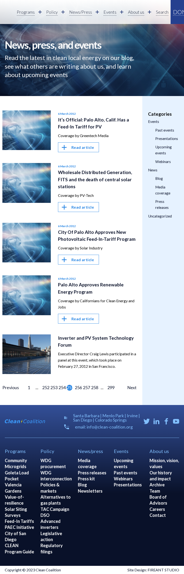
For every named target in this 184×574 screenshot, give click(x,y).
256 (77, 387)
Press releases (162, 204)
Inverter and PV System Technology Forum (96, 341)
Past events (164, 130)
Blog (159, 178)
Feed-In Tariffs (19, 521)
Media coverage (162, 190)
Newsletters (90, 491)
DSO (45, 515)
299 (110, 387)
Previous (10, 387)
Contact (158, 515)
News (152, 170)
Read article (82, 147)
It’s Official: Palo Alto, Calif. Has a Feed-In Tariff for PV (93, 123)
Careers (157, 509)
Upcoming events (163, 150)
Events (153, 121)
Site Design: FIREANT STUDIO (153, 570)
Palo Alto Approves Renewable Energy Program (91, 288)
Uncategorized (160, 216)
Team (155, 491)
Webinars (163, 161)
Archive (157, 484)
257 (86, 387)
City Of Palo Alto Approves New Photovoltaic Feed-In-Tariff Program (97, 235)
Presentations (166, 138)
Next (132, 387)
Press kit (86, 478)
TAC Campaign (54, 509)
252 (45, 387)
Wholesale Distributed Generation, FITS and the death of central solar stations (95, 179)
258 (94, 387)
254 (61, 387)
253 (53, 387)
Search (162, 12)
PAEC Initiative (19, 527)
